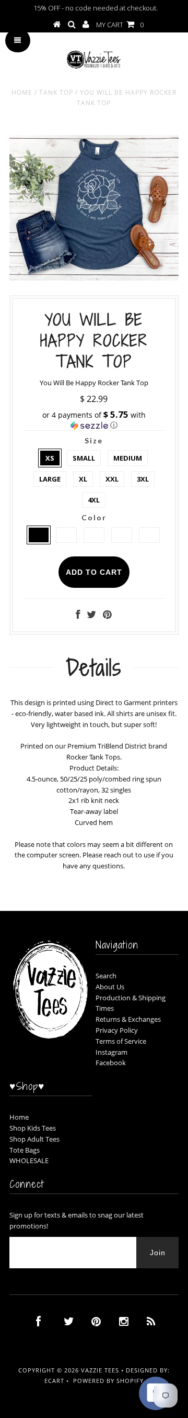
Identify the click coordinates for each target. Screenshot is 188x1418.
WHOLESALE (29, 1160)
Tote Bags (24, 1150)
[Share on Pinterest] (107, 615)
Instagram (111, 1052)
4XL (94, 500)
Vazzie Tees (100, 1370)
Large (50, 479)
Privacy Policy (117, 1030)
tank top (56, 92)
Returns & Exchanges (128, 1019)
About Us (110, 986)
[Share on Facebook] (78, 615)
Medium (127, 458)
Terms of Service (121, 1041)
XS (49, 458)
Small (84, 458)
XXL (112, 479)
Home (21, 92)
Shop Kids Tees (32, 1128)
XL (83, 479)
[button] (94, 420)
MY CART (120, 24)
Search (106, 975)
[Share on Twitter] (91, 615)
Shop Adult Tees (34, 1139)
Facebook (111, 1062)
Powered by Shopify (108, 1380)
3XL (143, 479)
